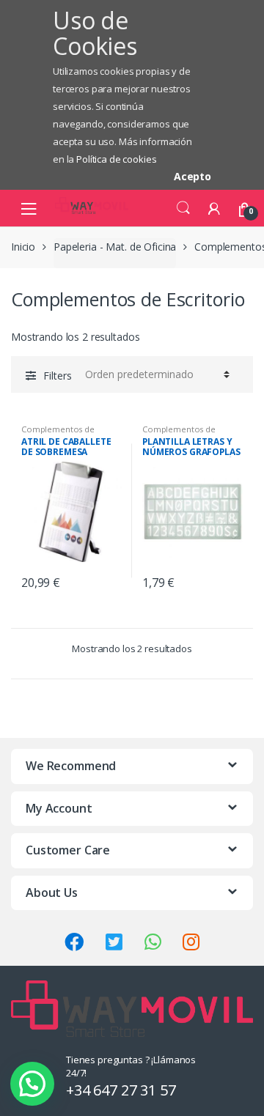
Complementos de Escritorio (58, 433)
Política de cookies (116, 159)
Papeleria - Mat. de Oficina (115, 247)
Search (183, 208)
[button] (32, 1084)
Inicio (23, 247)
